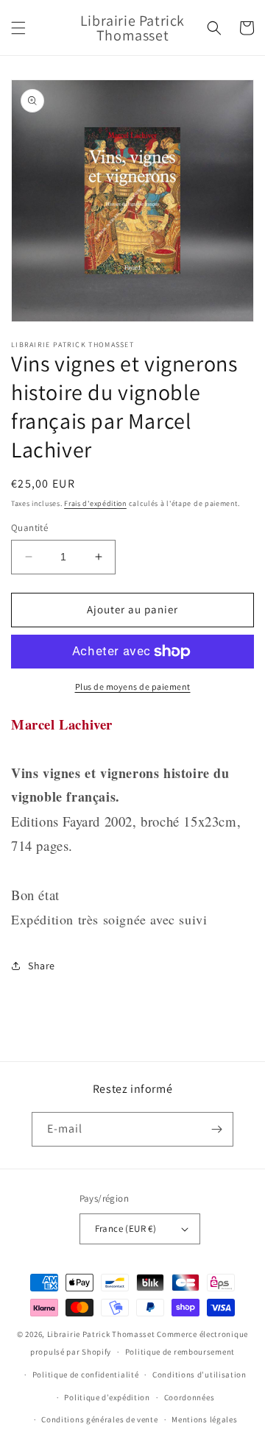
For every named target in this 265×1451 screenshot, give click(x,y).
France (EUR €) (126, 1228)
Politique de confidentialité (85, 1374)
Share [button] (41, 965)
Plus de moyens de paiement (133, 686)
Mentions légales (204, 1419)
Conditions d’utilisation (199, 1374)
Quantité (29, 527)
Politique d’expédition (106, 1397)
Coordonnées (189, 1397)
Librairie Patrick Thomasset (101, 1334)
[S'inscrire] (216, 1129)
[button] (18, 28)
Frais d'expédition (95, 503)
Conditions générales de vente (99, 1419)
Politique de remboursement (180, 1352)
